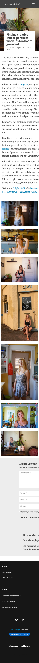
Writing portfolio (9, 607)
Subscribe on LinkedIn (19, 634)
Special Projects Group (19, 655)
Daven (11, 48)
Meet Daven (6, 572)
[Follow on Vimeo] (16, 620)
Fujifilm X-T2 (19, 188)
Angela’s (24, 84)
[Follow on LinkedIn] (23, 620)
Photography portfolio (12, 596)
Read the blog (7, 577)
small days (15, 629)
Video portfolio (8, 602)
